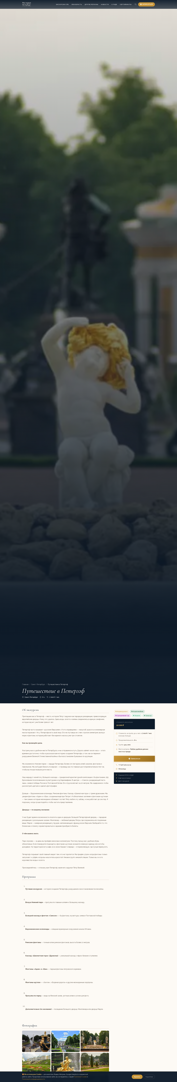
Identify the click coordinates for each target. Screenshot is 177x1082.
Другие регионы (91, 4)
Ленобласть (76, 4)
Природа (148, 715)
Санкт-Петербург (38, 684)
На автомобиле (138, 711)
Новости (105, 4)
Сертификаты (126, 4)
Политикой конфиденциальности (33, 1079)
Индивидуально (122, 711)
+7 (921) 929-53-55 (124, 765)
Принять (137, 1077)
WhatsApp (122, 769)
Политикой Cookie (80, 1077)
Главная (25, 684)
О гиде (114, 4)
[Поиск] (135, 4)
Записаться (147, 4)
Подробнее (149, 1077)
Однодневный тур (123, 715)
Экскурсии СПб (62, 4)
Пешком (137, 715)
